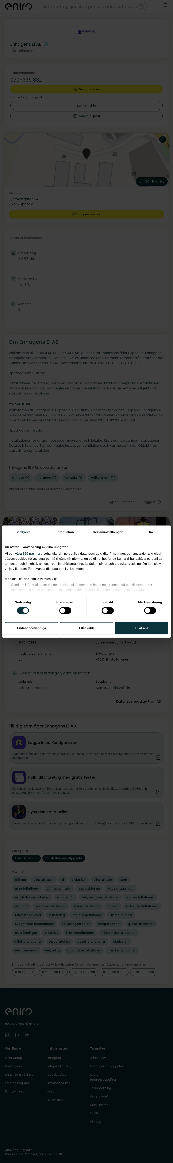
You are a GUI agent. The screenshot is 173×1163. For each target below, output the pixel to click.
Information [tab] (65, 532)
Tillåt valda (86, 628)
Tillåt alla (141, 628)
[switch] (65, 610)
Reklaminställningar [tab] (108, 532)
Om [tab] (150, 532)
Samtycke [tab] (23, 532)
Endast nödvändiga (31, 628)
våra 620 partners (29, 553)
